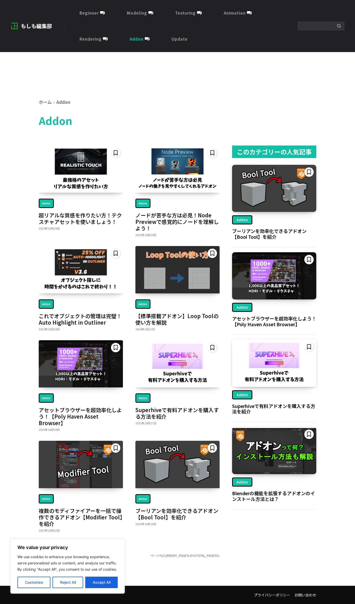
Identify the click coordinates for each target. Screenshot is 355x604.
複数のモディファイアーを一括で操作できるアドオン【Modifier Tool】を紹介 (80, 517)
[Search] (339, 26)
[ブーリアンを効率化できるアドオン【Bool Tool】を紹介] (177, 464)
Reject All (68, 582)
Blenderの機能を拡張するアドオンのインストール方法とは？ (273, 496)
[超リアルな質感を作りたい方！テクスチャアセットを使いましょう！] (81, 169)
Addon (46, 203)
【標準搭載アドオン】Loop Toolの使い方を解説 (177, 319)
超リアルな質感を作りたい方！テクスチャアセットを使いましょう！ (80, 218)
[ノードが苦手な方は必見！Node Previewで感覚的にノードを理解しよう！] (177, 169)
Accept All (101, 582)
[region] (67, 566)
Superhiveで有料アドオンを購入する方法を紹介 (177, 413)
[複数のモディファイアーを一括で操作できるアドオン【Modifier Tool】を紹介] (81, 464)
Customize (34, 582)
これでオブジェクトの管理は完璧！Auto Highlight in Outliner (80, 319)
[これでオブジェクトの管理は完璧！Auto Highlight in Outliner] (81, 269)
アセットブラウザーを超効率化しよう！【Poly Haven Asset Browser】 (80, 416)
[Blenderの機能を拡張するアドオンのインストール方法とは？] (274, 450)
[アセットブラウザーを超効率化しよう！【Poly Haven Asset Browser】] (81, 363)
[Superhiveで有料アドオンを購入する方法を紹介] (177, 363)
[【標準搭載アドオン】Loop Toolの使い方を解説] (177, 269)
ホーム (45, 102)
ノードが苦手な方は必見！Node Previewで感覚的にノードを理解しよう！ (177, 221)
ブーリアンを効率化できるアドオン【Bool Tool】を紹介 (176, 514)
